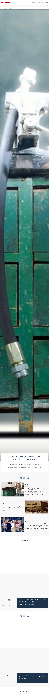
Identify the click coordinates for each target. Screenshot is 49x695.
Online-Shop (25, 5)
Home (1, 8)
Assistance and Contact (40, 2)
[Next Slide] (10, 606)
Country (34, 2)
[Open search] (43, 6)
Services (12, 5)
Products (7, 5)
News (21, 5)
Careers (16, 5)
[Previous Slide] (3, 606)
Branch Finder (46, 2)
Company (2, 5)
